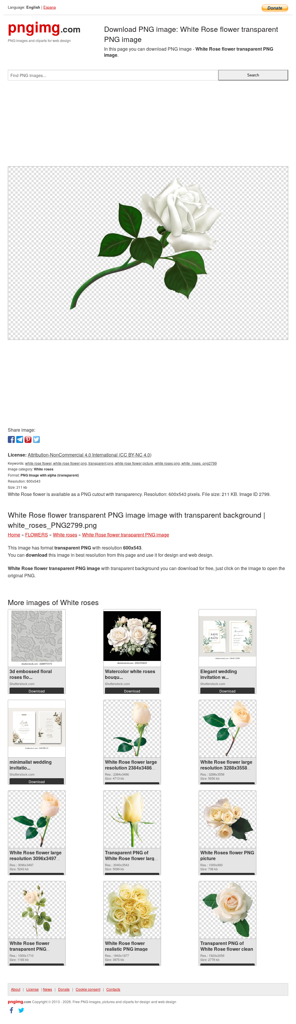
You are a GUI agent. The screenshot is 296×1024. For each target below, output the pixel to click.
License (32, 989)
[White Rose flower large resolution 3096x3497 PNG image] (36, 819)
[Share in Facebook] (11, 439)
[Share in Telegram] (19, 439)
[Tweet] (36, 439)
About (15, 989)
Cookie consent (88, 989)
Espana (49, 7)
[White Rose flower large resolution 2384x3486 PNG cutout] (132, 728)
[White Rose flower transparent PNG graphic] (37, 909)
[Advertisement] (148, 125)
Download (37, 690)
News (47, 989)
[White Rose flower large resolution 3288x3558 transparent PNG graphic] (227, 728)
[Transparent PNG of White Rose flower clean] (227, 909)
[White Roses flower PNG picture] (227, 819)
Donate (64, 989)
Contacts (113, 989)
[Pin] (28, 439)
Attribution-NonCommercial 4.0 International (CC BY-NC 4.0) (89, 454)
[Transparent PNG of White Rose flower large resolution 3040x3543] (132, 819)
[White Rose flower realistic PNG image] (132, 909)
